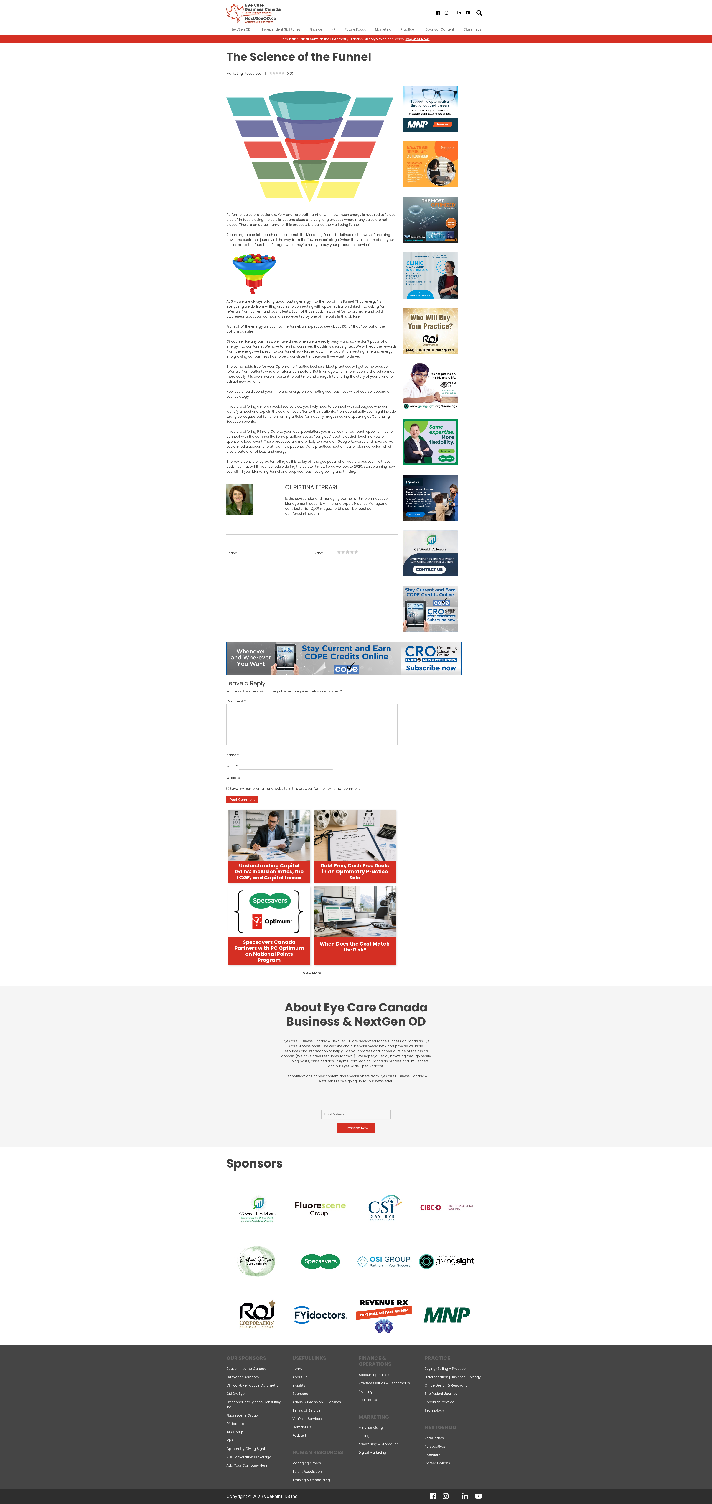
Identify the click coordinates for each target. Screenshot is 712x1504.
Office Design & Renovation (447, 1385)
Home (297, 1368)
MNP (229, 1440)
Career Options (437, 1463)
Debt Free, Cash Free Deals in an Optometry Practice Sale (355, 871)
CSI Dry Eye (235, 1393)
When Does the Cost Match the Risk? (355, 946)
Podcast (299, 1435)
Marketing (383, 29)
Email (232, 766)
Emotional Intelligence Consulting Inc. (253, 1404)
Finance (315, 29)
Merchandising (371, 1427)
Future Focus (355, 29)
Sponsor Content (440, 29)
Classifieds (472, 29)
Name (232, 754)
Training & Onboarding (311, 1480)
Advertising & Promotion (379, 1444)
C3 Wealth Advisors (242, 1377)
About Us (299, 1377)
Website (233, 777)
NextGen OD (240, 29)
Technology (434, 1410)
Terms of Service (306, 1410)
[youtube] (468, 13)
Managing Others (306, 1463)
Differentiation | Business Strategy (453, 1377)
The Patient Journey (441, 1393)
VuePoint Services (307, 1418)
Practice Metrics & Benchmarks (384, 1383)
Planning (366, 1391)
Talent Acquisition (307, 1471)
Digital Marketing (372, 1452)
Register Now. (418, 39)
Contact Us (301, 1427)
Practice (407, 29)
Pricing (364, 1435)
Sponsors (300, 1393)
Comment (236, 701)
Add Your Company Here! (247, 1465)
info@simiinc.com (304, 513)
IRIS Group (234, 1432)
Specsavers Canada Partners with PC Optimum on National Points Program (269, 951)
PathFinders (434, 1438)
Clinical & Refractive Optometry (252, 1385)
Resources (252, 73)
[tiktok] (452, 13)
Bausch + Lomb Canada (246, 1368)
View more (312, 973)
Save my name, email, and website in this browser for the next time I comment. (295, 788)
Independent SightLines (281, 29)
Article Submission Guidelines (316, 1402)
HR (333, 29)
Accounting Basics (374, 1374)
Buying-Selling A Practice (445, 1368)
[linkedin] (459, 13)
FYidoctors (235, 1423)
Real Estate (368, 1399)
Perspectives (435, 1446)
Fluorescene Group (242, 1415)
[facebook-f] (438, 13)
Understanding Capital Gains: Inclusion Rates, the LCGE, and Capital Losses (269, 871)
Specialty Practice (439, 1402)
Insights (298, 1385)
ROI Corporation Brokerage (248, 1457)
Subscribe (644, 1491)
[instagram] (446, 13)
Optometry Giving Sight (245, 1448)
